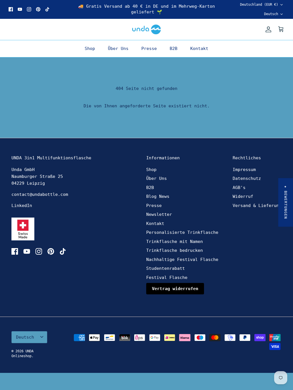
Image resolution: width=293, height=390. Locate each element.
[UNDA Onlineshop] (146, 30)
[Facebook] (11, 9)
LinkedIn (21, 205)
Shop (90, 48)
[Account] (267, 29)
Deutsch (271, 14)
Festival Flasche (166, 277)
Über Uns (118, 48)
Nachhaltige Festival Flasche (182, 259)
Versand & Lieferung (257, 205)
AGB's (239, 187)
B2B (173, 48)
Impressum (244, 169)
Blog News (157, 196)
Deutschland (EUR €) (259, 5)
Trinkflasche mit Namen (174, 241)
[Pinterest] (38, 9)
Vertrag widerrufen (175, 288)
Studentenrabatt (165, 268)
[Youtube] (20, 9)
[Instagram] (29, 9)
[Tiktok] (47, 9)
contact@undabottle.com (39, 194)
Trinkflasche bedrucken (174, 250)
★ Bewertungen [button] (286, 202)
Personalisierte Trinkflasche (182, 232)
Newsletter (159, 214)
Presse (149, 48)
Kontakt (199, 48)
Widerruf (243, 196)
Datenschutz (247, 178)
